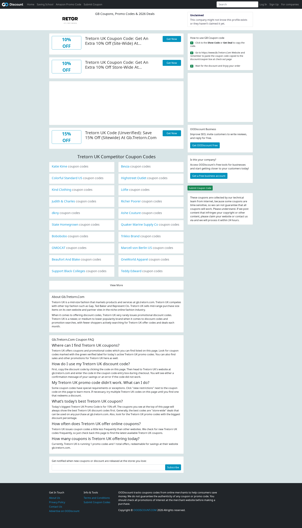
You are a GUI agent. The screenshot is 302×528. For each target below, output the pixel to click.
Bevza (136, 166)
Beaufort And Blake (76, 259)
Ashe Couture (141, 213)
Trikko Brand (141, 236)
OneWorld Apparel (145, 259)
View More (116, 285)
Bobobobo (70, 236)
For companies (290, 4)
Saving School (45, 4)
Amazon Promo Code (68, 4)
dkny (66, 213)
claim (212, 216)
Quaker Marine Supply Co (150, 224)
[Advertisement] (116, 103)
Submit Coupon (93, 4)
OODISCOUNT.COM (145, 510)
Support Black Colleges (79, 271)
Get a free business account (208, 176)
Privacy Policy (57, 502)
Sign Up (274, 4)
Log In (263, 4)
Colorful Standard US (77, 178)
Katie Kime (70, 166)
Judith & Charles (74, 201)
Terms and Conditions (97, 498)
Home (30, 4)
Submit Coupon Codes (97, 502)
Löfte (135, 189)
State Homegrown (76, 224)
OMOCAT (69, 248)
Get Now (172, 39)
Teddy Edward (142, 271)
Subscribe (173, 467)
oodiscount (12, 4)
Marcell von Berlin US (147, 248)
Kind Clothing (72, 189)
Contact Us (55, 506)
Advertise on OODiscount (64, 511)
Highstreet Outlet (144, 178)
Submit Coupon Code (200, 188)
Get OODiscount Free (205, 145)
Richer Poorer (141, 201)
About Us (54, 498)
